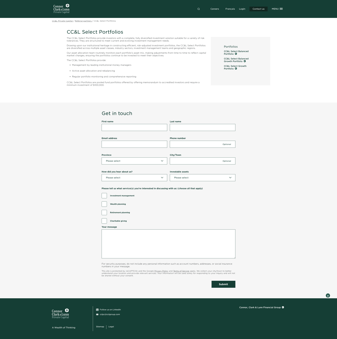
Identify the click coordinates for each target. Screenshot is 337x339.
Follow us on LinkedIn (110, 310)
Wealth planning (118, 204)
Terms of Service (181, 271)
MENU (275, 9)
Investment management (122, 196)
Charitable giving (118, 221)
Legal (111, 327)
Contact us (258, 9)
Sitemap (100, 327)
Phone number (178, 138)
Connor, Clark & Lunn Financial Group (260, 307)
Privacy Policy (161, 271)
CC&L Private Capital (62, 21)
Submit (223, 284)
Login (242, 9)
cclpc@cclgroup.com (110, 314)
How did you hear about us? (117, 171)
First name (107, 121)
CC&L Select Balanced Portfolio (236, 52)
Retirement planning (120, 212)
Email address (109, 138)
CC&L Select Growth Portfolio (235, 67)
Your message (109, 227)
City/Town (175, 155)
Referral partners (83, 21)
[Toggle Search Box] (199, 9)
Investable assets (179, 171)
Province (106, 155)
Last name (175, 121)
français (230, 9)
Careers (214, 9)
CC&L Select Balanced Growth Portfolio (236, 60)
